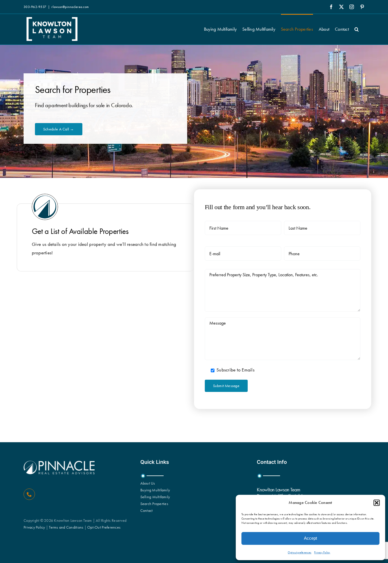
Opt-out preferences (299, 552)
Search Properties (154, 503)
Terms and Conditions (66, 527)
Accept (310, 538)
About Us (147, 483)
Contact (146, 510)
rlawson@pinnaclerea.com (70, 7)
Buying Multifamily (155, 490)
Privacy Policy (322, 552)
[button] (376, 503)
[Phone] (29, 494)
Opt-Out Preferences (103, 527)
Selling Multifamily (155, 496)
